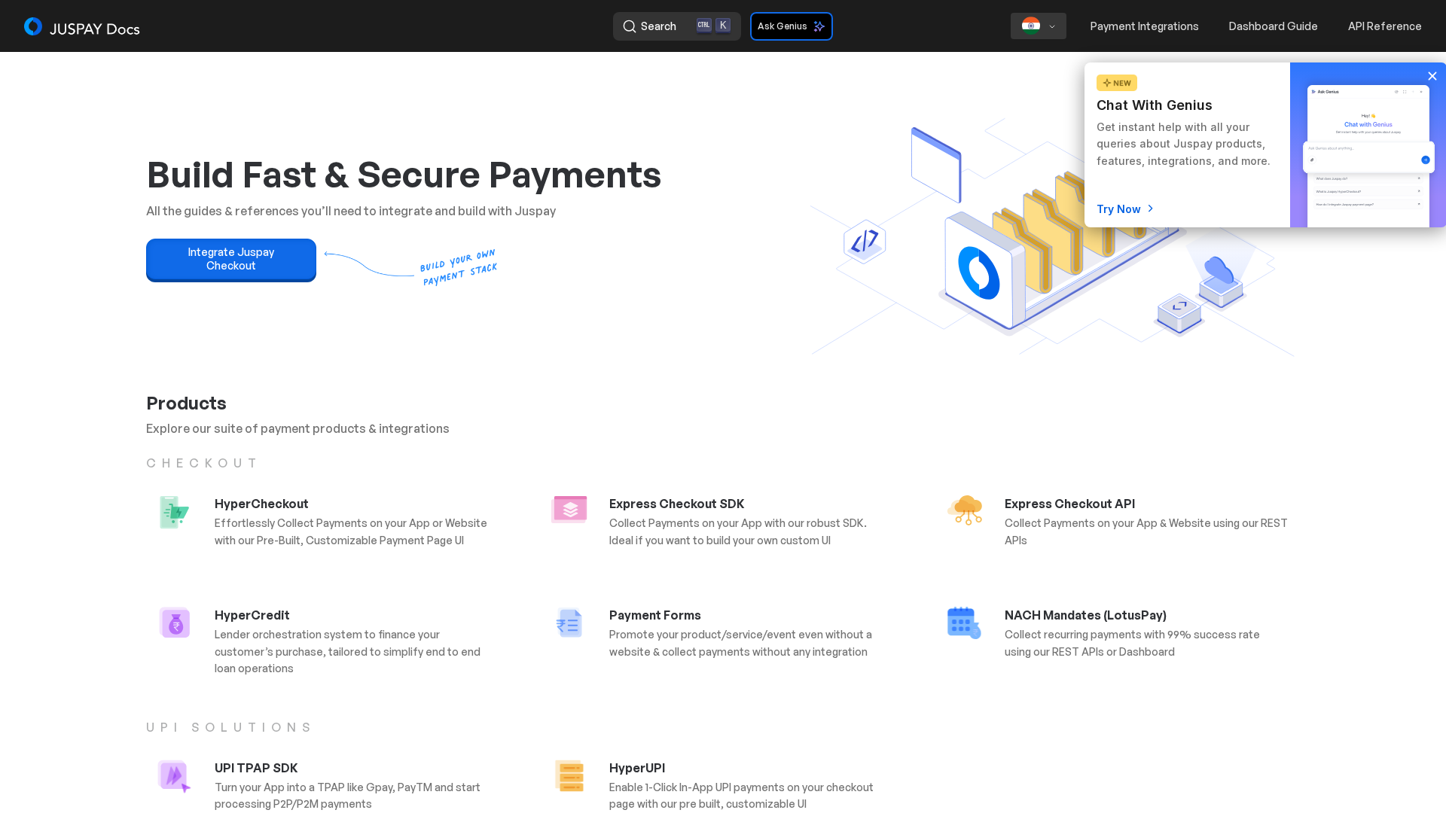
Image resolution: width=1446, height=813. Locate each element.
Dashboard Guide (1273, 26)
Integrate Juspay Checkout (231, 258)
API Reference (1385, 26)
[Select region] (1038, 26)
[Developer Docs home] (83, 26)
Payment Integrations (1145, 26)
